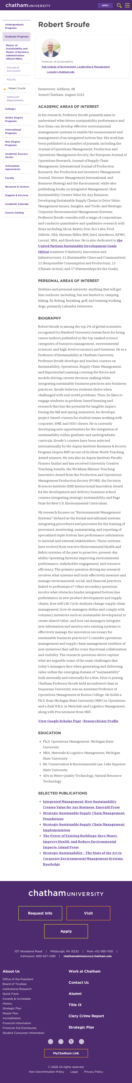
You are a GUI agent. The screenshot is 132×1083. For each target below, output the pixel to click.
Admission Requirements (15, 98)
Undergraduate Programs (14, 26)
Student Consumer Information (23, 1033)
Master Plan (10, 1013)
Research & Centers (17, 186)
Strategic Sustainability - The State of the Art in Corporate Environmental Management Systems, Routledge (83, 858)
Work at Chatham (85, 971)
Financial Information (17, 1023)
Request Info (40, 913)
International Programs (13, 131)
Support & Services (16, 195)
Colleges (10, 109)
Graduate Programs (17, 36)
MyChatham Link (66, 1053)
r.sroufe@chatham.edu (60, 72)
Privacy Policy (93, 1071)
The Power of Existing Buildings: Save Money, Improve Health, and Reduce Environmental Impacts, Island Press (80, 841)
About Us (11, 971)
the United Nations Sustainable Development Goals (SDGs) (80, 246)
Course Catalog (14, 212)
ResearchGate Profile (100, 721)
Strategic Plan (12, 1008)
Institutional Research (17, 989)
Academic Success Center (16, 156)
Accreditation (12, 1018)
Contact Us (79, 982)
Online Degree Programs (14, 119)
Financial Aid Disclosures (19, 1028)
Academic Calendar (17, 204)
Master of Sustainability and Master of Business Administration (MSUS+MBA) (17, 52)
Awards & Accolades (17, 998)
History (7, 1003)
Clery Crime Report (86, 1016)
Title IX (75, 1005)
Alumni (75, 993)
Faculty (11, 79)
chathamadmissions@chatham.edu (88, 956)
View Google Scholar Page (59, 721)
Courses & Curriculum (13, 69)
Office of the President (18, 979)
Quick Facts (11, 993)
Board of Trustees (15, 984)
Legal (74, 1071)
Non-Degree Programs (12, 143)
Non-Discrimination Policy (46, 1071)
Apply (105, 5)
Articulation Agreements (12, 168)
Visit (88, 913)
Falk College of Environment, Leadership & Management (76, 66)
